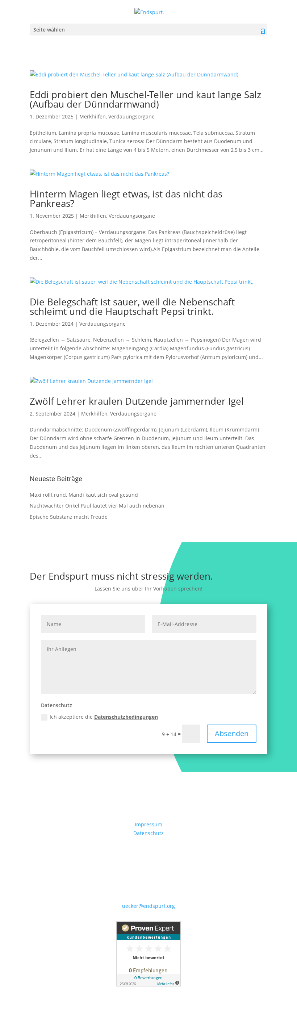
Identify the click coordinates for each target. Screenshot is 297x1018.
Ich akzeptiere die (104, 716)
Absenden (231, 733)
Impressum (148, 824)
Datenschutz (148, 833)
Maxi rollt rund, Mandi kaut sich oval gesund (84, 494)
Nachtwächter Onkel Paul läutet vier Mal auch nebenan (97, 505)
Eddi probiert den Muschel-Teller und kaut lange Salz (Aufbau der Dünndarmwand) (145, 99)
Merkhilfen (92, 116)
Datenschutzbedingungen (126, 716)
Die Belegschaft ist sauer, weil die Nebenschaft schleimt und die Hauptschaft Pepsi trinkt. (132, 306)
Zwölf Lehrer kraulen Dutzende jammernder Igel (137, 401)
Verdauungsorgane (131, 116)
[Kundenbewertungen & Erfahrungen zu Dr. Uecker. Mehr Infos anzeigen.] (148, 984)
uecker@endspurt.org (148, 905)
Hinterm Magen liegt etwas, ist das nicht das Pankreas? (126, 198)
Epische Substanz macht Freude (69, 516)
